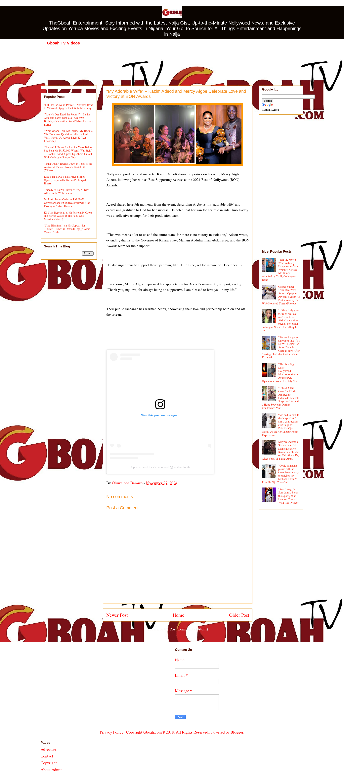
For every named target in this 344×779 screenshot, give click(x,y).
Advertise (48, 749)
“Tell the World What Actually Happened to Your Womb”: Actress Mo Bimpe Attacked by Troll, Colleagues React (280, 270)
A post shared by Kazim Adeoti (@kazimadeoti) (160, 467)
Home (178, 615)
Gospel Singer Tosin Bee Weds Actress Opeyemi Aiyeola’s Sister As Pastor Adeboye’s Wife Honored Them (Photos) (281, 295)
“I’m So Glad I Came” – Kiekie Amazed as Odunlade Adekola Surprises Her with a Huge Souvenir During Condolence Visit (281, 398)
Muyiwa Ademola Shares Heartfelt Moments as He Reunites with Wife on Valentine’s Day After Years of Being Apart (281, 450)
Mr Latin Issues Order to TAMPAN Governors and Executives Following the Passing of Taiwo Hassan (67, 202)
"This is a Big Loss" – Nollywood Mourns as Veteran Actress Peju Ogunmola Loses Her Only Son (280, 372)
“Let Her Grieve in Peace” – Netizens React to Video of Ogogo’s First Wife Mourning (68, 106)
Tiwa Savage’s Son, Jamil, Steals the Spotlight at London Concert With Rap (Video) (288, 495)
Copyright (49, 762)
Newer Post (117, 615)
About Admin (52, 769)
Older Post (239, 615)
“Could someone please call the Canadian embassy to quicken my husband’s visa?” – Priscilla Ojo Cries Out (280, 474)
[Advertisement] (172, 62)
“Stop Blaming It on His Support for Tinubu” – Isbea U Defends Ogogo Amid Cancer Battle (67, 229)
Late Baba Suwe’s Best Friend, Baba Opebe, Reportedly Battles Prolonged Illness (65, 180)
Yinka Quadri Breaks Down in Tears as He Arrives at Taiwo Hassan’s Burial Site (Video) (68, 167)
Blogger (237, 732)
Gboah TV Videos (63, 43)
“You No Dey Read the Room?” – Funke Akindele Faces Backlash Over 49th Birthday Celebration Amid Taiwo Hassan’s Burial (68, 119)
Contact (47, 756)
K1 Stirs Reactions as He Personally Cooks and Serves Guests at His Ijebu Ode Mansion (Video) (68, 216)
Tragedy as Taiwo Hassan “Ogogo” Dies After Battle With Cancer (66, 191)
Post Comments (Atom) (189, 629)
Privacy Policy (111, 732)
